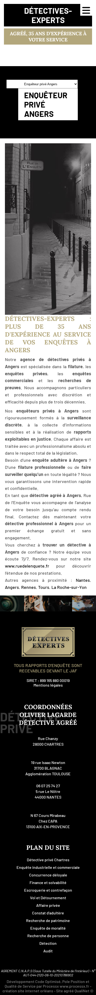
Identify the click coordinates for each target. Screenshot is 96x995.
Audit (48, 950)
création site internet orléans (27, 990)
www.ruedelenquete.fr (27, 566)
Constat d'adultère (48, 912)
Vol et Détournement (48, 897)
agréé (69, 990)
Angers (12, 587)
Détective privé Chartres (48, 859)
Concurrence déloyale (48, 875)
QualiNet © (84, 990)
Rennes (28, 587)
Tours (43, 587)
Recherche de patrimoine (48, 920)
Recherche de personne (48, 935)
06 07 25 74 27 (48, 785)
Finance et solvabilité (48, 882)
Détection (48, 943)
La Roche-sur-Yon (69, 587)
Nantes (83, 580)
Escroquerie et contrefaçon (48, 890)
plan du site (48, 847)
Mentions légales (48, 685)
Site (59, 990)
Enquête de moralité (48, 928)
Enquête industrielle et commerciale (48, 867)
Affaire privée (48, 905)
